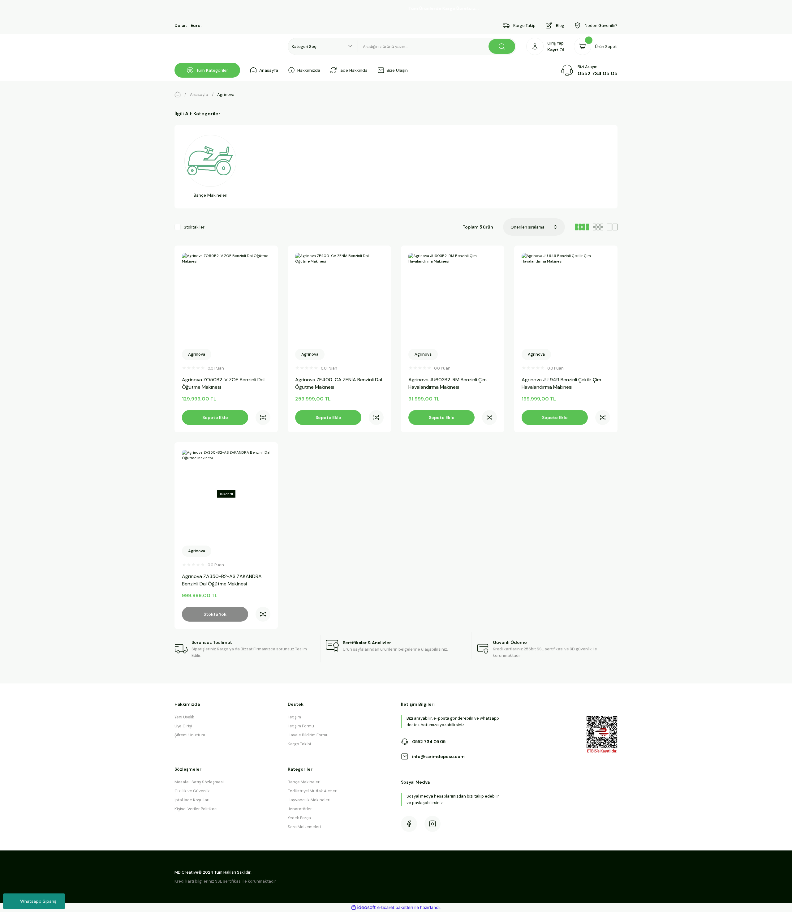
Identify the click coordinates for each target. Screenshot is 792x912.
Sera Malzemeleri (304, 826)
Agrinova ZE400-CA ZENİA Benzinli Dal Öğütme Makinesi (338, 383)
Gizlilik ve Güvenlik (192, 791)
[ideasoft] (363, 907)
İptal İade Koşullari (191, 800)
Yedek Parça (299, 817)
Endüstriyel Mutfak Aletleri (313, 791)
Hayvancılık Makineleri (309, 800)
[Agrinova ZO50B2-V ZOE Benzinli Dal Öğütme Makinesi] (226, 297)
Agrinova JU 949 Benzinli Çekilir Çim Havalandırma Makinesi (561, 383)
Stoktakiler (194, 227)
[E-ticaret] (395, 907)
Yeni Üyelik (184, 717)
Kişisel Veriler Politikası (195, 808)
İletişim (294, 717)
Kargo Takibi (299, 744)
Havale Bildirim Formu (308, 735)
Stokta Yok (215, 614)
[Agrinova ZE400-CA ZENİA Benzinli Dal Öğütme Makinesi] (339, 297)
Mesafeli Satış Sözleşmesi (199, 782)
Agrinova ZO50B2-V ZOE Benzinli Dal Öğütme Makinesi (223, 383)
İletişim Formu (301, 726)
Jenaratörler (300, 808)
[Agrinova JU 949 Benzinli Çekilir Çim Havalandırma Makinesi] (566, 297)
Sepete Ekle (215, 417)
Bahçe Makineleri (304, 782)
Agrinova (226, 94)
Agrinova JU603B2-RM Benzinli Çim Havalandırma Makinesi (447, 383)
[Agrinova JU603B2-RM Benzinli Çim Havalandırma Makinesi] (452, 297)
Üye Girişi (183, 726)
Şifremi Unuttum (189, 735)
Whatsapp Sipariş (38, 901)
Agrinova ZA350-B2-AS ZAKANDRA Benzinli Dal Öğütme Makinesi (222, 580)
